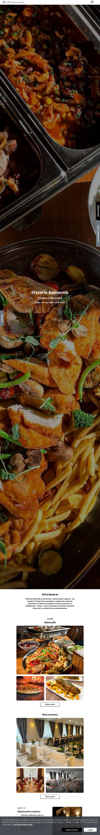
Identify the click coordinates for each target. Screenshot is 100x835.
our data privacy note (22, 825)
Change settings (72, 830)
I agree (90, 830)
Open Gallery (50, 704)
